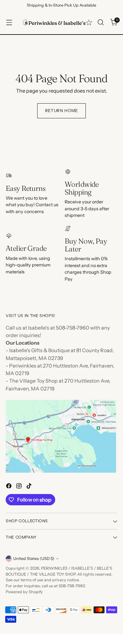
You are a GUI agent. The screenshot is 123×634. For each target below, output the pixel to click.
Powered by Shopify (24, 591)
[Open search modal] (100, 22)
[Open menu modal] (9, 22)
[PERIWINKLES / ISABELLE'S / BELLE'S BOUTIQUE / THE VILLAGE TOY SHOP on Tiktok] (29, 487)
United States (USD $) (33, 558)
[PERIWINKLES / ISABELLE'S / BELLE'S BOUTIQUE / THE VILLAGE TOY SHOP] (57, 22)
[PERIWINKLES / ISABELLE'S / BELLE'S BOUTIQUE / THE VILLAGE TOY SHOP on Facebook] (9, 487)
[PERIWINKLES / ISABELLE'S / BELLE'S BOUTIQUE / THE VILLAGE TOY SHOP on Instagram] (19, 487)
